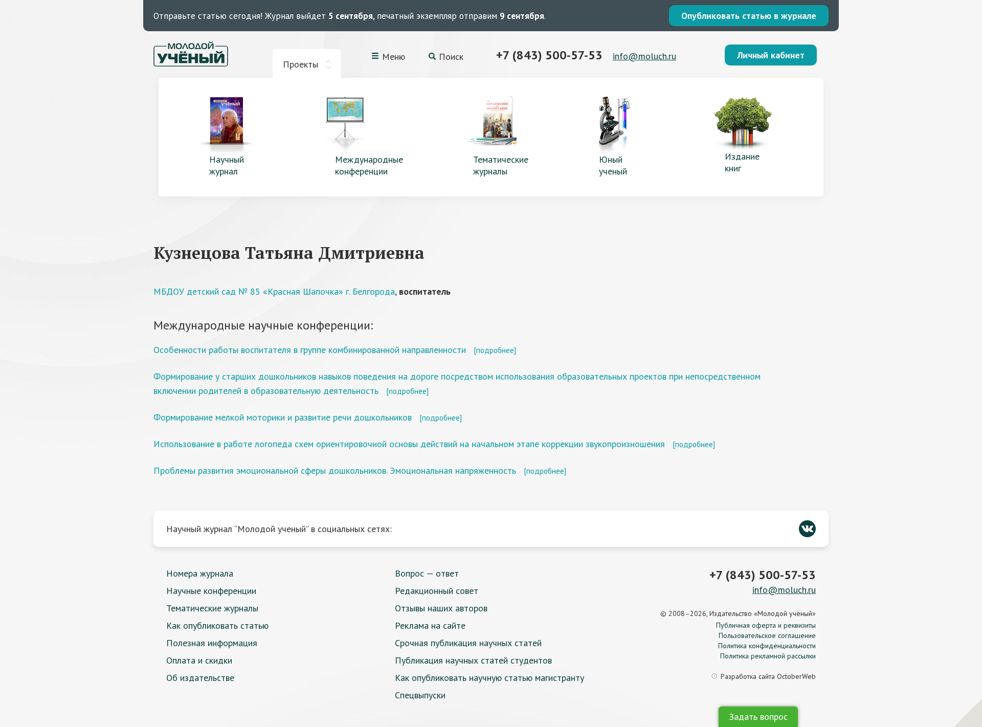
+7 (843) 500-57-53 (549, 55)
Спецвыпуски (420, 695)
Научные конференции (211, 591)
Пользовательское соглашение (767, 635)
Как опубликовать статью (217, 625)
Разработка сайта (768, 676)
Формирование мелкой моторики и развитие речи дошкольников (282, 417)
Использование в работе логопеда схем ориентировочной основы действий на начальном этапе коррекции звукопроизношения (409, 444)
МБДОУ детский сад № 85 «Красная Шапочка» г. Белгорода (274, 291)
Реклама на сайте (430, 625)
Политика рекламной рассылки (768, 655)
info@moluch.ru (644, 56)
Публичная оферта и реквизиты (766, 625)
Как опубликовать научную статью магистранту (489, 678)
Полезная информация (211, 643)
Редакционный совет (436, 591)
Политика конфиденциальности (767, 645)
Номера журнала (199, 573)
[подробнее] (495, 350)
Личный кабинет (771, 55)
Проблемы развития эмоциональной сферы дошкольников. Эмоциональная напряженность (334, 470)
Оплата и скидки (199, 660)
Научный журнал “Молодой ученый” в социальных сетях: (279, 529)
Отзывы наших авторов (441, 608)
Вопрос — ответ (427, 573)
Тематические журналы (212, 608)
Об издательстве (200, 678)
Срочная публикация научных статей (468, 643)
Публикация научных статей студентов (473, 660)
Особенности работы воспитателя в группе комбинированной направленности (309, 350)
